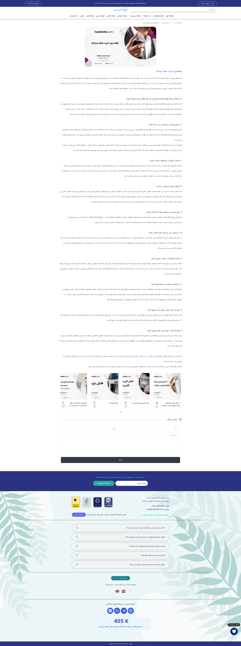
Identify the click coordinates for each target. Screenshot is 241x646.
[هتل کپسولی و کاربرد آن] (136, 386)
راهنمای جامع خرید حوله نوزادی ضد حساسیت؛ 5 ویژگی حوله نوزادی (78, 405)
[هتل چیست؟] (105, 386)
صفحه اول (170, 16)
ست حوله (147, 16)
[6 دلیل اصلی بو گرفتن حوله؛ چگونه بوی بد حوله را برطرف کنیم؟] (167, 386)
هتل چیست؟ (113, 403)
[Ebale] (110, 611)
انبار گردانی (73, 16)
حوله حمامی (110, 16)
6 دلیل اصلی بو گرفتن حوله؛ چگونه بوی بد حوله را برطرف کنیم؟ (170, 405)
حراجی (82, 16)
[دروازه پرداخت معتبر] (76, 502)
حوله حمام (135, 356)
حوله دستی (100, 16)
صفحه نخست (177, 23)
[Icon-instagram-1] (131, 611)
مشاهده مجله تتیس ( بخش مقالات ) (155, 515)
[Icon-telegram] (124, 611)
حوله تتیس (122, 88)
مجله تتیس (165, 23)
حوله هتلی (90, 16)
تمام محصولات (158, 16)
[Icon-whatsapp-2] (117, 611)
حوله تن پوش (135, 16)
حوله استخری (122, 16)
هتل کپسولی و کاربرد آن (140, 403)
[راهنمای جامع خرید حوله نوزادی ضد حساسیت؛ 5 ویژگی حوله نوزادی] (73, 386)
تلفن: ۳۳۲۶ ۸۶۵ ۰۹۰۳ (160, 506)
